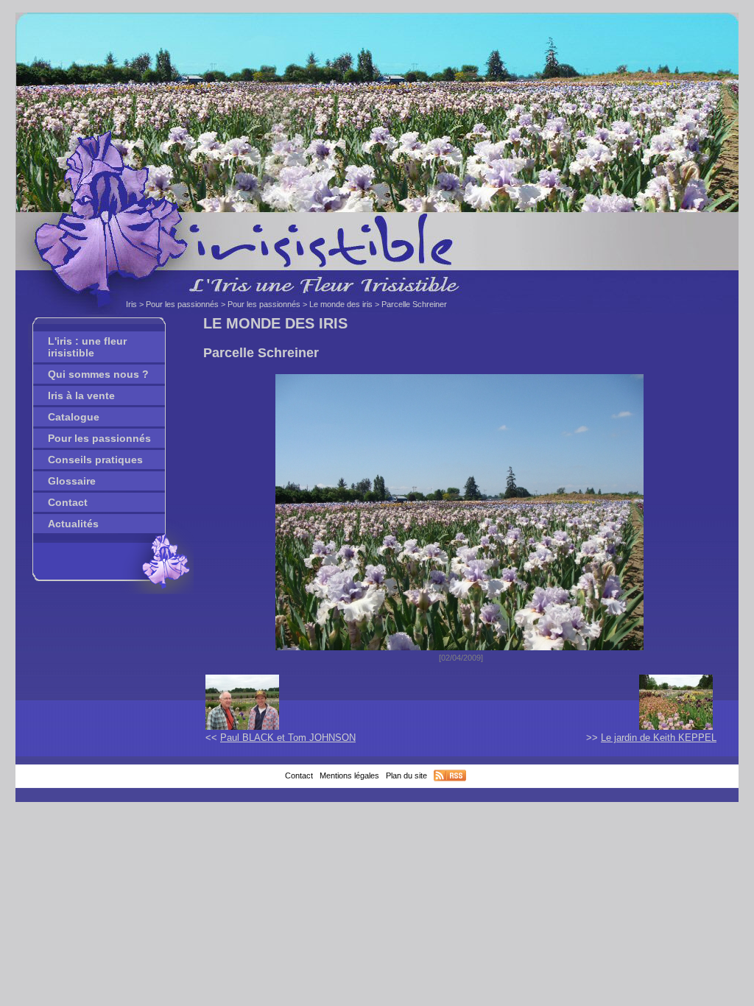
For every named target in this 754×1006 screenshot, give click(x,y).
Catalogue (73, 417)
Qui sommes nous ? (98, 374)
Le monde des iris (341, 304)
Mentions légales (349, 775)
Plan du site (406, 775)
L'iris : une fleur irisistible (87, 347)
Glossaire (72, 481)
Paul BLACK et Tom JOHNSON (288, 737)
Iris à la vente (81, 395)
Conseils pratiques (95, 459)
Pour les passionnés (182, 304)
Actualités (73, 524)
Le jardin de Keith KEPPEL (658, 737)
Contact (68, 502)
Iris (131, 304)
